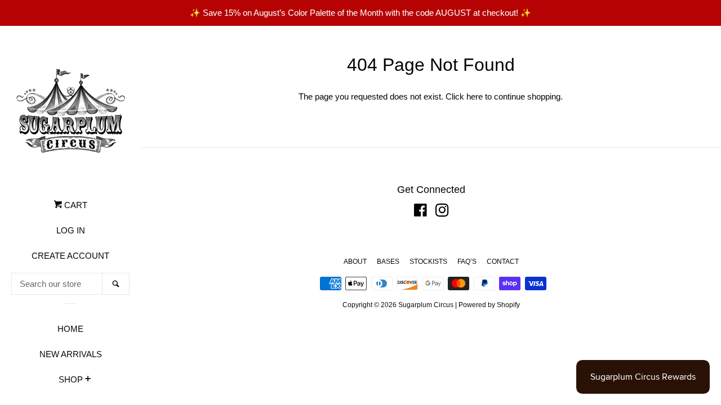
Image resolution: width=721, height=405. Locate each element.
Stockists (428, 262)
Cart (74, 205)
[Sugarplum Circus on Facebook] (420, 212)
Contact (503, 262)
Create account (70, 255)
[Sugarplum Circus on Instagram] (442, 212)
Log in (70, 230)
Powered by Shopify (489, 305)
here (474, 96)
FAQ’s (467, 262)
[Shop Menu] (88, 380)
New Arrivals (70, 354)
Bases (388, 262)
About (355, 262)
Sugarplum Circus (425, 305)
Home (70, 329)
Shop (71, 379)
